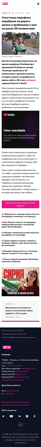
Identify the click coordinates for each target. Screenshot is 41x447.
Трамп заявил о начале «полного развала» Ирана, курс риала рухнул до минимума (19, 243)
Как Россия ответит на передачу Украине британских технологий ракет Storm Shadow (19, 224)
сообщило (31, 80)
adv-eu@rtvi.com (21, 377)
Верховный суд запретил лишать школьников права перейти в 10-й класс (19, 310)
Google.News (8, 394)
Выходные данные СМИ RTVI (12, 331)
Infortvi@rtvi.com (28, 368)
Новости (6, 13)
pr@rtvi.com (20, 374)
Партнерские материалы (13, 380)
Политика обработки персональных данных (19, 337)
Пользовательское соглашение (14, 334)
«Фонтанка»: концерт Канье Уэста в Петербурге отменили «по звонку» (20, 215)
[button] (38, 3)
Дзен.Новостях (12, 391)
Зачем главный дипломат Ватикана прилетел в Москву (20, 260)
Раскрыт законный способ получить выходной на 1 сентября (20, 233)
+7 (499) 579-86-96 (14, 366)
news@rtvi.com (21, 371)
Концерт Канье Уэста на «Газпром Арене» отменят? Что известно (19, 252)
